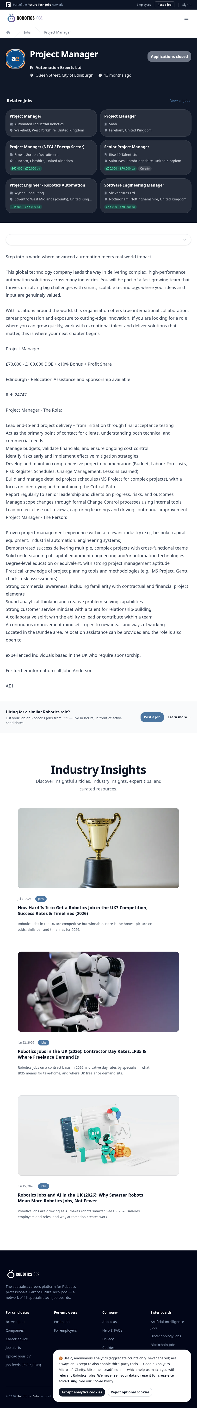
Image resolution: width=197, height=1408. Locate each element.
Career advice (17, 1339)
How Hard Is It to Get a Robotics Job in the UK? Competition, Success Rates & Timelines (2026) (83, 910)
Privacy (108, 1339)
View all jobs (180, 100)
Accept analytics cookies (82, 1392)
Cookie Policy (102, 1381)
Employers (144, 5)
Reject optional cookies (130, 1392)
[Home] (8, 32)
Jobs (27, 32)
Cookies (108, 1347)
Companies (15, 1330)
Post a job (165, 5)
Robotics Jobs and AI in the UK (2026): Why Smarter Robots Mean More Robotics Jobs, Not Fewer (80, 1198)
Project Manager (57, 32)
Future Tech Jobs (39, 5)
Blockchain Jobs (163, 1344)
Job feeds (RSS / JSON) (23, 1365)
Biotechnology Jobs (166, 1336)
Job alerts (13, 1347)
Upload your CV (18, 1356)
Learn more (179, 717)
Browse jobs (15, 1321)
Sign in (186, 5)
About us (109, 1321)
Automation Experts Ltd (58, 67)
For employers (65, 1330)
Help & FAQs (112, 1330)
